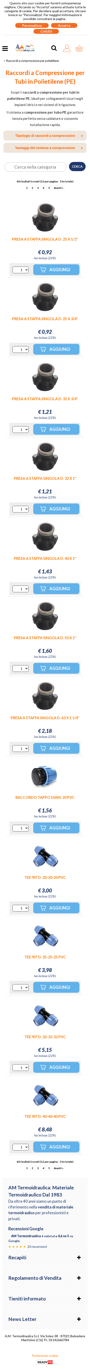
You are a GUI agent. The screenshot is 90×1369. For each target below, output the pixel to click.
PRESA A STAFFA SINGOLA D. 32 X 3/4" (45, 399)
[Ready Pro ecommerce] (45, 1362)
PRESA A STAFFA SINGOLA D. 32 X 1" (45, 478)
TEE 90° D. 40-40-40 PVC (45, 1116)
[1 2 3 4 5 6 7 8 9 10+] (20, 270)
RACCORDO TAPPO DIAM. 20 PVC (45, 797)
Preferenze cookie (45, 1355)
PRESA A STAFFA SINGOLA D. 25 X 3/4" (45, 318)
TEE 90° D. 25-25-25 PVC (45, 957)
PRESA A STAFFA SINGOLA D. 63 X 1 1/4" (45, 718)
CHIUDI (46, 31)
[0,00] (80, 48)
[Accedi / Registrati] (68, 48)
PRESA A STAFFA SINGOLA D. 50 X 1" (45, 638)
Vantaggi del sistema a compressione (49, 148)
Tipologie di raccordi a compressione (49, 136)
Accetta (64, 25)
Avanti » (58, 188)
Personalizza (32, 25)
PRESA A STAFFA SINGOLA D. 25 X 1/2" (45, 239)
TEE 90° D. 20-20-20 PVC (45, 877)
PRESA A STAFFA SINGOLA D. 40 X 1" (45, 558)
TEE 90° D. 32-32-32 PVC (45, 1037)
